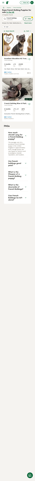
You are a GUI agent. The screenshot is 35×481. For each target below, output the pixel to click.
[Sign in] (32, 2)
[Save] (29, 59)
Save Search (10, 31)
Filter (30, 18)
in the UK (10, 12)
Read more (28, 23)
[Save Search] (30, 475)
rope (6, 27)
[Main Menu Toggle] (3, 2)
